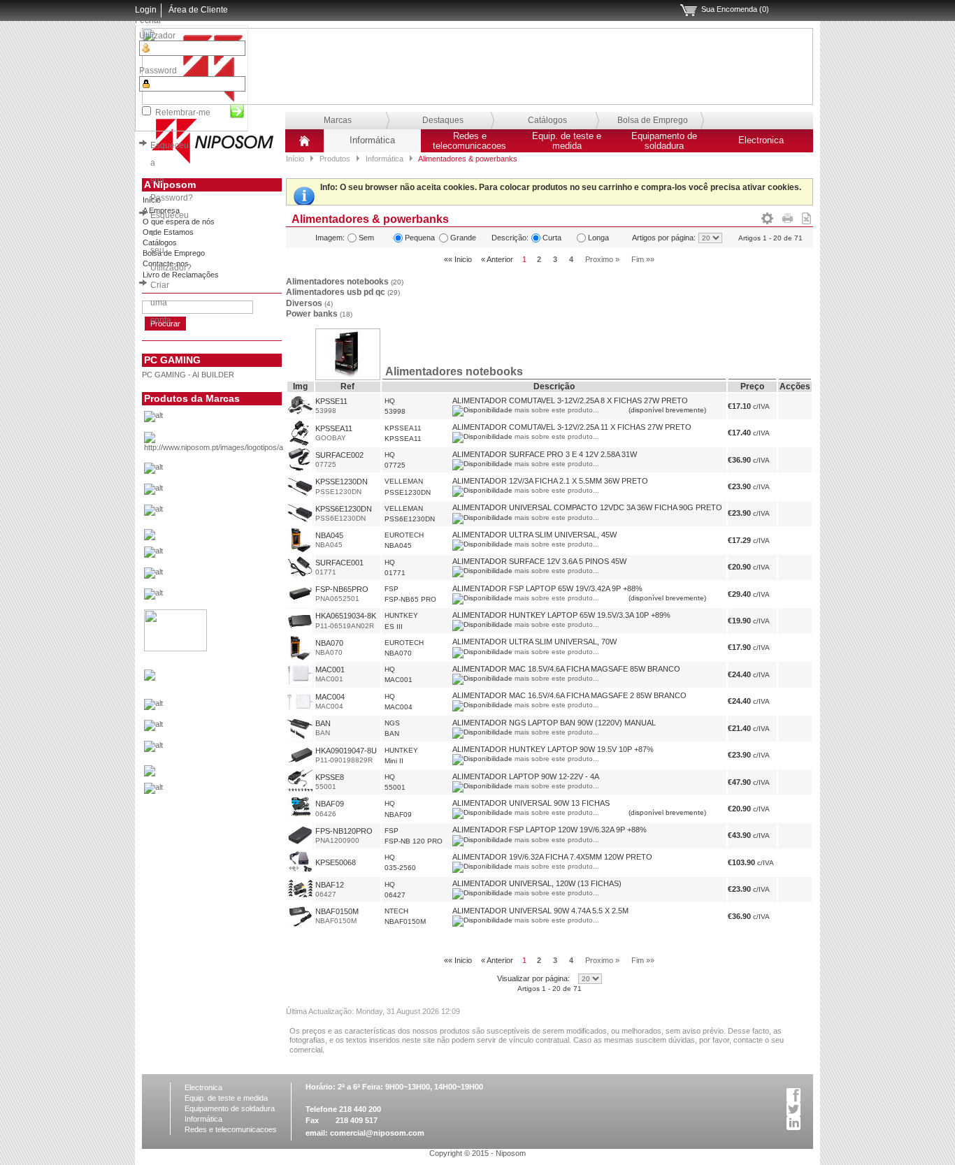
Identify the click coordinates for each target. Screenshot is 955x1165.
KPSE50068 (335, 862)
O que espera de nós (179, 221)
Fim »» (642, 259)
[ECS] (149, 537)
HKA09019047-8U (346, 750)
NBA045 (329, 535)
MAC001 (330, 669)
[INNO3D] (235, 597)
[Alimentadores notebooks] (347, 376)
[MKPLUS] (235, 729)
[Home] (304, 146)
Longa (598, 237)
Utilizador (157, 36)
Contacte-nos (166, 263)
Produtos (334, 158)
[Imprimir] (787, 216)
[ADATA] (235, 420)
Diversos (309, 303)
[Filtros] (767, 216)
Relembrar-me (182, 112)
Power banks (319, 314)
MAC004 (330, 697)
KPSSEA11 (333, 428)
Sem (366, 237)
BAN (323, 723)
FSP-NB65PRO (341, 589)
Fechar (148, 20)
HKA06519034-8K (345, 616)
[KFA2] (175, 648)
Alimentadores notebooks (344, 282)
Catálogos (547, 120)
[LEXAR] (149, 678)
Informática (372, 140)
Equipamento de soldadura (664, 141)
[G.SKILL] (235, 556)
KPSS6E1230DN (343, 509)
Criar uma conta (160, 302)
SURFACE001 (339, 562)
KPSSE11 (331, 401)
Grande (463, 237)
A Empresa (161, 210)
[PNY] (149, 773)
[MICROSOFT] (235, 708)
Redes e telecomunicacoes (469, 141)
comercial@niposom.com (377, 1133)
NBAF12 (329, 885)
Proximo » (602, 259)
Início (295, 158)
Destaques (443, 120)
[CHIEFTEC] (235, 514)
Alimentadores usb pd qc (343, 292)
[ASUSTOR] (235, 493)
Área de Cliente (198, 10)
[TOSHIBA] (235, 792)
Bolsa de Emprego (652, 120)
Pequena (420, 237)
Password (158, 70)
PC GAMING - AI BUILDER (188, 374)
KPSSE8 (329, 777)
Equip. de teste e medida (566, 141)
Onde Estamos (168, 232)
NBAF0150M (337, 911)
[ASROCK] (235, 472)
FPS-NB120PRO (344, 831)
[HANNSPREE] (235, 576)
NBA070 (329, 643)
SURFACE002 (339, 455)
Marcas (338, 120)
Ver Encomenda (688, 10)
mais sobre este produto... (557, 410)
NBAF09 (329, 803)
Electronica (761, 140)
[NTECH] (235, 750)
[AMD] (235, 445)
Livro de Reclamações (181, 274)
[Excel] (806, 216)
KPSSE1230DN (341, 481)
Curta (552, 237)
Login (146, 10)
